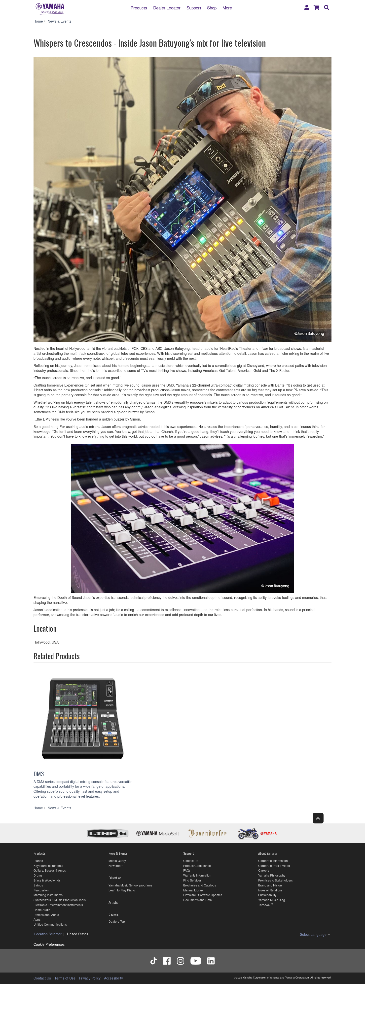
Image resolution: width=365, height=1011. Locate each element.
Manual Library (193, 890)
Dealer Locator (167, 7)
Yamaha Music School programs (130, 885)
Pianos (38, 860)
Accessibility (113, 978)
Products (139, 7)
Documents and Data (197, 900)
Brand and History (270, 885)
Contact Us (190, 860)
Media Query (117, 860)
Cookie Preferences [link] (49, 944)
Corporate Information (273, 860)
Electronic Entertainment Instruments (58, 905)
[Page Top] (318, 818)
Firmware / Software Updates (202, 895)
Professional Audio (46, 915)
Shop (212, 7)
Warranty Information (197, 875)
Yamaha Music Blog (271, 900)
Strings (38, 885)
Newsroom (116, 865)
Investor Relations (270, 890)
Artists (113, 902)
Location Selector (48, 933)
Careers (263, 870)
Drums (38, 875)
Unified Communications (50, 924)
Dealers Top (117, 921)
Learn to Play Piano (122, 890)
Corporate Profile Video (274, 865)
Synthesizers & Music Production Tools (60, 900)
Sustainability (267, 895)
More (227, 7)
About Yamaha (267, 853)
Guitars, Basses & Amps (50, 870)
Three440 (264, 905)
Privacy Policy (90, 978)
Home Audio (42, 910)
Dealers (113, 914)
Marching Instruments (48, 895)
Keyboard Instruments (48, 865)
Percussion (41, 890)
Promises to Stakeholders (275, 880)
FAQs (186, 870)
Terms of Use (64, 978)
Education (115, 877)
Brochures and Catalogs (199, 885)
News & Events (118, 853)
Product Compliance (197, 865)
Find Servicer (192, 880)
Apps (37, 919)
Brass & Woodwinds (47, 880)
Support (193, 7)
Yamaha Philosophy (271, 875)
